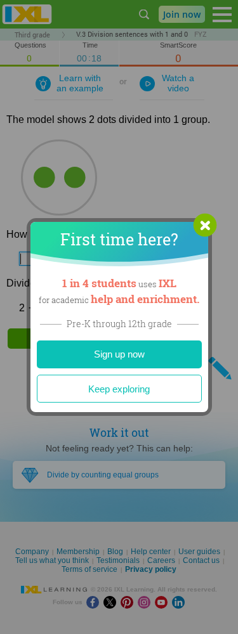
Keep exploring (119, 389)
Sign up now (119, 354)
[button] (205, 225)
